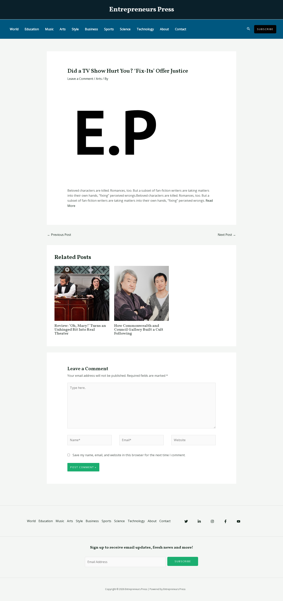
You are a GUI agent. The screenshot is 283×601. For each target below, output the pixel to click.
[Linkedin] (199, 521)
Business (91, 29)
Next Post (227, 235)
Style (75, 29)
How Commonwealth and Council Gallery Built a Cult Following (138, 329)
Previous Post (59, 235)
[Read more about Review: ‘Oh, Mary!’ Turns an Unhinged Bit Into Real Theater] (81, 293)
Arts (63, 29)
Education (32, 29)
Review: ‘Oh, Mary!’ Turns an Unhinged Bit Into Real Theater (80, 329)
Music (49, 29)
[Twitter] (186, 521)
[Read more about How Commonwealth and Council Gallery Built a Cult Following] (141, 293)
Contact (180, 29)
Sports (109, 29)
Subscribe (183, 561)
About (164, 29)
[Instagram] (212, 521)
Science (125, 29)
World (14, 29)
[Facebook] (225, 521)
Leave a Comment (80, 79)
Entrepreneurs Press (141, 9)
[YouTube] (238, 521)
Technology (145, 29)
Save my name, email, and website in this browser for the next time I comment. (129, 455)
